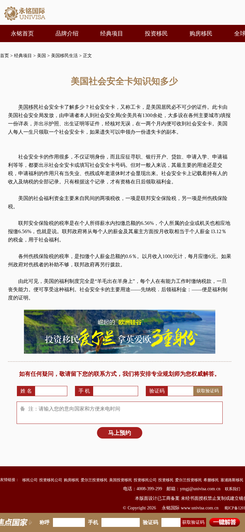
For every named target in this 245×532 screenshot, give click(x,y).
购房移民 (71, 480)
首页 (4, 55)
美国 (41, 55)
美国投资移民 (120, 480)
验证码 (157, 391)
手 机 (84, 391)
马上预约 (119, 433)
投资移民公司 (50, 480)
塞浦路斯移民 (231, 480)
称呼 (45, 522)
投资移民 (166, 480)
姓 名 (26, 391)
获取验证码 (208, 390)
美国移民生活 (64, 55)
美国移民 (28, 107)
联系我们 (232, 489)
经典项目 (23, 55)
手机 (93, 522)
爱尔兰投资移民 (94, 480)
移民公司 (30, 480)
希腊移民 (211, 480)
